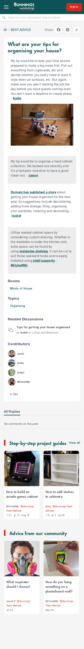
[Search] (4, 17)
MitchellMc (19, 265)
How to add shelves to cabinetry (60, 494)
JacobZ (11, 601)
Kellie (17, 98)
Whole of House (21, 289)
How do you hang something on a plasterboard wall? (59, 586)
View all (74, 443)
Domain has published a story (33, 192)
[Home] (5, 29)
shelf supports (44, 260)
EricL (48, 507)
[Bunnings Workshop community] (24, 7)
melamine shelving (34, 251)
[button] (12, 354)
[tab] (12, 411)
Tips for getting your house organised (43, 327)
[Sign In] (74, 7)
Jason (33, 175)
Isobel (16, 215)
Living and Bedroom (45, 332)
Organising (17, 306)
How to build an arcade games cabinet (22, 494)
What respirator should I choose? (18, 584)
